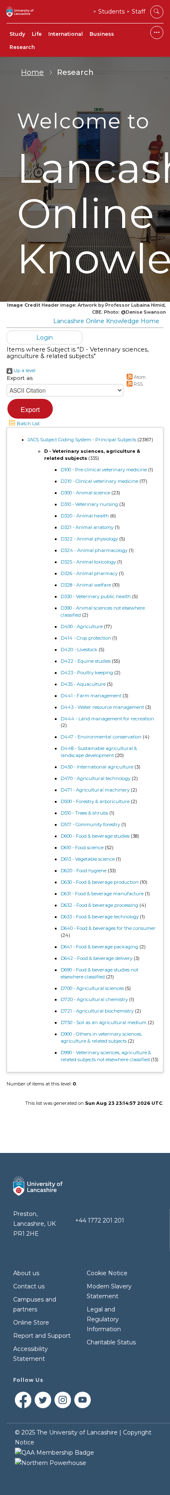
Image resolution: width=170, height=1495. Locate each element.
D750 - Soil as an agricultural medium (103, 1022)
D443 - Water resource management (102, 707)
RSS (137, 384)
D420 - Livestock (79, 649)
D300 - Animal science (85, 493)
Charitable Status (111, 1342)
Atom (139, 377)
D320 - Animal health (85, 516)
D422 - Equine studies (86, 661)
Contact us (29, 1286)
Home (32, 72)
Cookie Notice (107, 1273)
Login (44, 337)
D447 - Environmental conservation (101, 737)
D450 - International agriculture (97, 767)
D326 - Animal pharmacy (89, 573)
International (65, 34)
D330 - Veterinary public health (96, 596)
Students (111, 11)
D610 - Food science (82, 847)
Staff (138, 11)
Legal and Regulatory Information (104, 1319)
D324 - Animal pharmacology (94, 550)
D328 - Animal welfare (86, 585)
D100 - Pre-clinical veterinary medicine (104, 470)
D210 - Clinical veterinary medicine (99, 481)
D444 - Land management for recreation (107, 719)
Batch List (28, 423)
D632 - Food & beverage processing (99, 905)
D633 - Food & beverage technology (100, 917)
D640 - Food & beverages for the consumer (108, 928)
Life (37, 34)
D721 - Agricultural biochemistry (97, 1011)
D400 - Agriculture (82, 626)
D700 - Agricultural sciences (92, 988)
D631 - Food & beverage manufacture (102, 894)
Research (22, 47)
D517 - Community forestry (90, 824)
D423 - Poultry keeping (87, 672)
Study (17, 34)
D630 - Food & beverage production (100, 882)
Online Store (31, 1322)
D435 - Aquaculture (83, 684)
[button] (30, 409)
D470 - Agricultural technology (95, 778)
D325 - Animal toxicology (88, 562)
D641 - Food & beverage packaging (99, 947)
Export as (20, 378)
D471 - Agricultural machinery (95, 790)
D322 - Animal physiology (89, 539)
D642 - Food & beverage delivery (96, 958)
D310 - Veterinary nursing (89, 504)
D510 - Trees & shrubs (84, 813)
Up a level (23, 370)
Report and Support (42, 1335)
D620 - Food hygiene (83, 870)
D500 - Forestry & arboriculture (95, 801)
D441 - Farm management (91, 696)
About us (26, 1273)
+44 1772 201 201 (99, 1220)
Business (102, 34)
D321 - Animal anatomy (87, 527)
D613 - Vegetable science (88, 859)
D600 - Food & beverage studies (95, 836)
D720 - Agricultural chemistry (94, 999)
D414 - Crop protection (86, 638)
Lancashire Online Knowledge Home (106, 321)
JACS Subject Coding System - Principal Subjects (82, 439)
